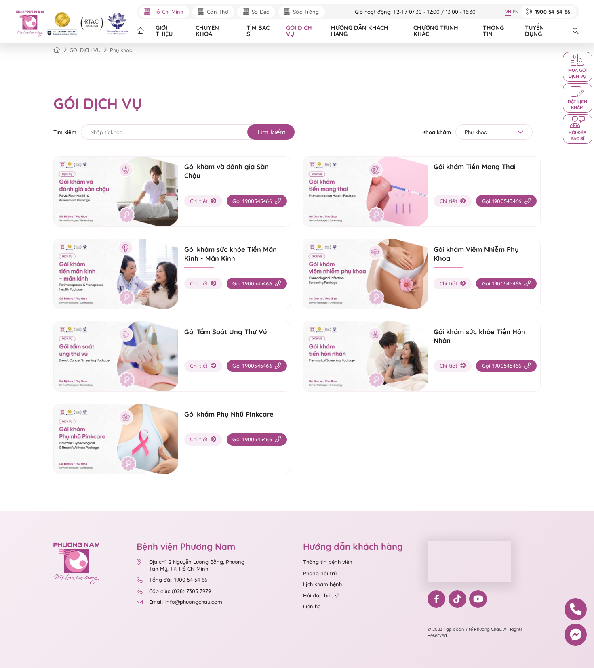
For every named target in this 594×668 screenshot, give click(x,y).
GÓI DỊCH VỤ (299, 31)
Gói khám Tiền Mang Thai (475, 166)
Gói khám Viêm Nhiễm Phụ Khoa (476, 253)
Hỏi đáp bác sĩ (321, 595)
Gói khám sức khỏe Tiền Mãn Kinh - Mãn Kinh (230, 253)
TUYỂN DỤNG (534, 31)
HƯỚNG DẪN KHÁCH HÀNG (359, 31)
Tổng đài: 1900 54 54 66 (178, 579)
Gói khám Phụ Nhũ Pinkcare (229, 414)
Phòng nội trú (320, 573)
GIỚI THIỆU (164, 31)
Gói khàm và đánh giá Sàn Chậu (226, 171)
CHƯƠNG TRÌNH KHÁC (435, 31)
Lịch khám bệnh (322, 584)
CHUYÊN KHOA (207, 31)
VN (508, 12)
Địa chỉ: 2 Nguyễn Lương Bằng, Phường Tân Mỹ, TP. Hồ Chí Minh (196, 565)
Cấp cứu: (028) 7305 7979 (180, 591)
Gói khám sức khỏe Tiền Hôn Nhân (479, 336)
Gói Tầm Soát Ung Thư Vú (225, 331)
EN (515, 12)
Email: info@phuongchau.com (185, 602)
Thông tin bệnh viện (327, 562)
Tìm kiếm (64, 132)
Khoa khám (436, 132)
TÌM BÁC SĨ (258, 31)
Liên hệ (311, 606)
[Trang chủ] (56, 50)
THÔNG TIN (493, 31)
